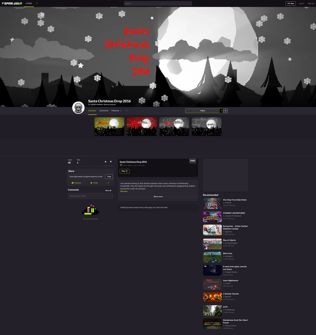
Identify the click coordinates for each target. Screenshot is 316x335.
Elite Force (227, 253)
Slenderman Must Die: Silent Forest (235, 321)
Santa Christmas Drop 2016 (109, 101)
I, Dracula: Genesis (231, 294)
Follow (211, 111)
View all (108, 190)
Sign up (311, 3)
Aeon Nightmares (230, 280)
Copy (109, 176)
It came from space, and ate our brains (235, 267)
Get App (290, 3)
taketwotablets (103, 104)
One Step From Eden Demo (235, 200)
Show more (158, 197)
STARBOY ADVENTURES (234, 213)
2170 (225, 307)
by (227, 203)
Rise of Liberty (229, 240)
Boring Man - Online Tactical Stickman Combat (235, 227)
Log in (301, 3)
